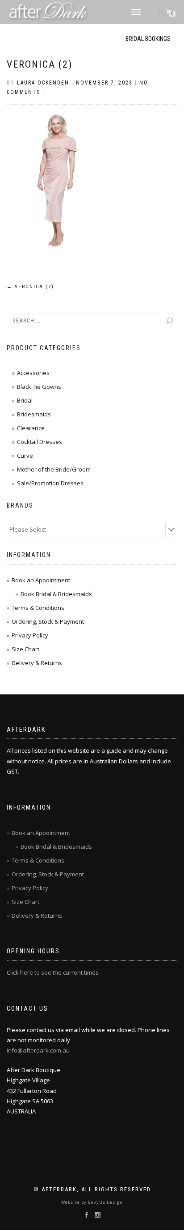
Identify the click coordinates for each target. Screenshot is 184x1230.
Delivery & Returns (37, 663)
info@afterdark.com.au (38, 1050)
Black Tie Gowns (39, 387)
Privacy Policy (30, 635)
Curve (25, 456)
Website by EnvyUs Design (92, 1202)
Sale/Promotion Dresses (50, 483)
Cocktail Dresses (39, 442)
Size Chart (25, 649)
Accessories (33, 373)
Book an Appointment (41, 580)
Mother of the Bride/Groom (54, 469)
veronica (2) (39, 64)
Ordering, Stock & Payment (48, 621)
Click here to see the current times (53, 972)
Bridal (25, 400)
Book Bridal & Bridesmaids (56, 594)
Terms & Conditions (38, 608)
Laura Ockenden (43, 83)
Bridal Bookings (148, 38)
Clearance (31, 428)
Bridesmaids (34, 414)
